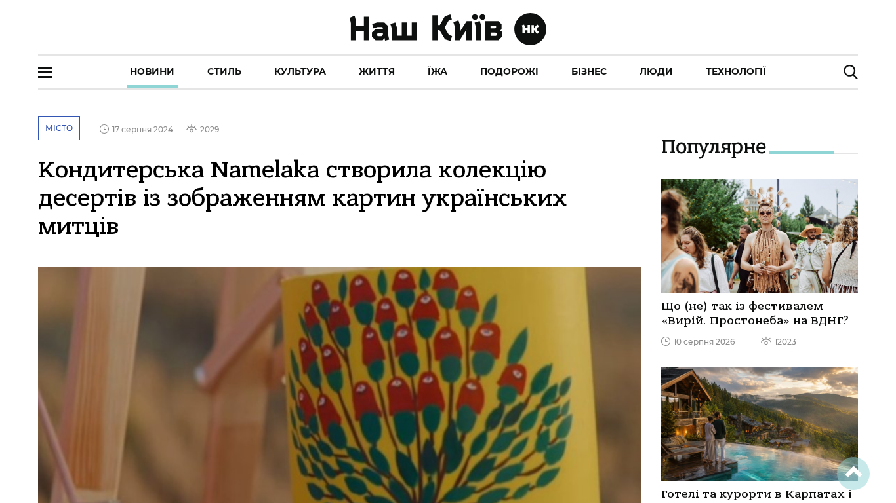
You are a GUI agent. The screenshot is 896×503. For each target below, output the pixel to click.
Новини (152, 71)
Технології (736, 71)
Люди (656, 71)
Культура (300, 71)
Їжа (437, 71)
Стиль (224, 71)
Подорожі (509, 71)
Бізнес (589, 71)
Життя (377, 71)
